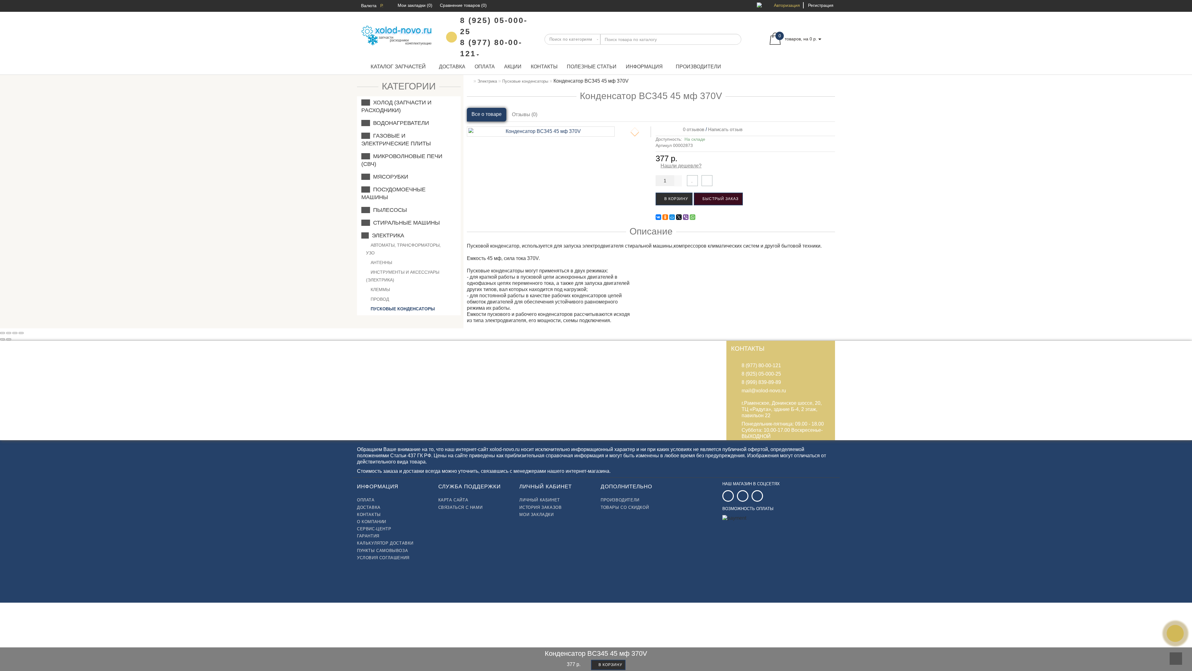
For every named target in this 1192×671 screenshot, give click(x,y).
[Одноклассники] (665, 217)
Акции (513, 66)
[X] (679, 217)
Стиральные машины (405, 223)
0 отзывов (692, 129)
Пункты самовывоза (382, 550)
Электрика (386, 235)
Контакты (544, 66)
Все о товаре (487, 114)
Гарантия (368, 536)
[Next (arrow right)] (8, 339)
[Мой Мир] (672, 217)
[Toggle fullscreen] (14, 333)
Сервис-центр (374, 529)
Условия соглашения (383, 557)
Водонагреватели (399, 123)
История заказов (540, 507)
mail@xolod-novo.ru (764, 390)
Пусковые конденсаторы (402, 308)
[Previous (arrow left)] (2, 339)
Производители (698, 66)
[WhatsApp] (692, 217)
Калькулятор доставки (385, 543)
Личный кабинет (539, 500)
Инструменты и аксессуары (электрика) (402, 276)
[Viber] (686, 217)
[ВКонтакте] (658, 217)
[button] (634, 134)
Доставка (452, 66)
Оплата (485, 66)
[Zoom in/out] (21, 333)
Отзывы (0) (524, 114)
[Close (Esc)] (2, 333)
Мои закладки (536, 514)
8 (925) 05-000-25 (761, 374)
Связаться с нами (460, 507)
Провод (379, 299)
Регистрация (820, 5)
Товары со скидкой (625, 507)
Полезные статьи (591, 66)
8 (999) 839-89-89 (761, 382)
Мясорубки (389, 177)
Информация (644, 66)
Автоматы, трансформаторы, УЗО (403, 249)
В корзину (675, 199)
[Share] (8, 333)
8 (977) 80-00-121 (761, 365)
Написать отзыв (725, 129)
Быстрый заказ (719, 199)
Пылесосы (388, 210)
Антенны (380, 262)
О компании (371, 521)
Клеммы (379, 289)
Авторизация (787, 5)
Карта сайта (453, 500)
